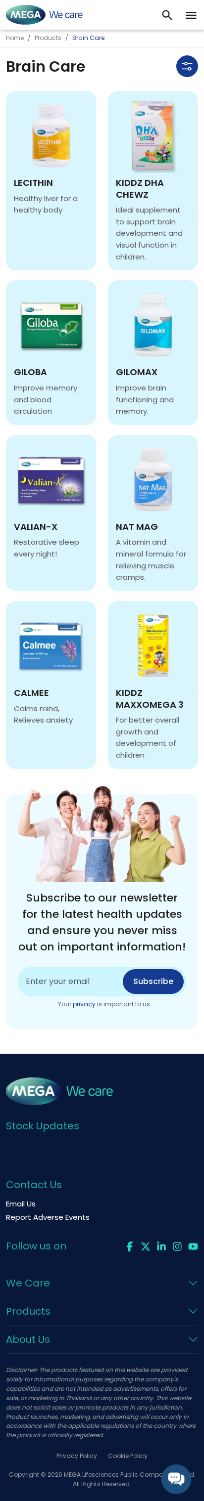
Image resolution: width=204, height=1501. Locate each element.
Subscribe (153, 981)
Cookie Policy (128, 1456)
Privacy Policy (76, 1456)
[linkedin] (161, 1245)
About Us (28, 1339)
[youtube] (193, 1245)
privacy (84, 1004)
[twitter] (146, 1245)
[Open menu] (191, 15)
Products (48, 38)
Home (15, 38)
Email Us (21, 1204)
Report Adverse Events (48, 1217)
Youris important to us (104, 1004)
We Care (28, 1283)
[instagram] (177, 1245)
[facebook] (130, 1245)
